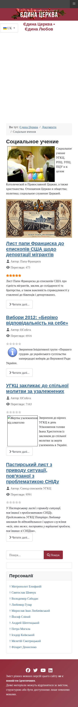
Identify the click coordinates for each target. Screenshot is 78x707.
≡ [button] (74, 4)
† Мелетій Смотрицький (25, 641)
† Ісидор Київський (21, 635)
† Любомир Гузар (20, 604)
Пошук (55, 555)
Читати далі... (20, 304)
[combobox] (25, 555)
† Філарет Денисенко (23, 647)
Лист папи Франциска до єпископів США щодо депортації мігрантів (35, 249)
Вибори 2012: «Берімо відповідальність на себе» (37, 320)
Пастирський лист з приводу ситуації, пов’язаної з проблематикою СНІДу (32, 473)
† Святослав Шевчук (22, 592)
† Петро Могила (19, 629)
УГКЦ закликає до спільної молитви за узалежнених (37, 388)
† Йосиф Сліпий (19, 617)
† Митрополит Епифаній (25, 586)
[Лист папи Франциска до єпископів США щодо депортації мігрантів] (39, 218)
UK (10, 28)
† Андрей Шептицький (24, 623)
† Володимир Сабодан (23, 598)
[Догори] (71, 700)
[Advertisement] (39, 73)
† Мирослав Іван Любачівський (29, 611)
